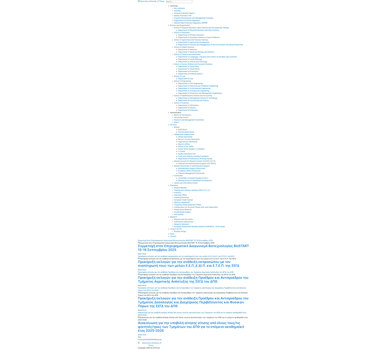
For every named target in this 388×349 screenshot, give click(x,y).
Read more (142, 254)
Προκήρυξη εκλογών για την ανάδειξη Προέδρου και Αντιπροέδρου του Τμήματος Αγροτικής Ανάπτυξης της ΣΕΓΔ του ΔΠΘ (186, 272)
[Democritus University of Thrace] (151, 1)
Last (160, 339)
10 (154, 339)
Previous (141, 339)
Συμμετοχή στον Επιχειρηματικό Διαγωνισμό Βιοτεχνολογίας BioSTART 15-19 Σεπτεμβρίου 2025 (175, 240)
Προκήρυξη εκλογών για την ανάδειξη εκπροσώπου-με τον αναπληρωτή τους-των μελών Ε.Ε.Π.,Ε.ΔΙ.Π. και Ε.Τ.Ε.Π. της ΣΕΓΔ (186, 256)
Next (157, 339)
